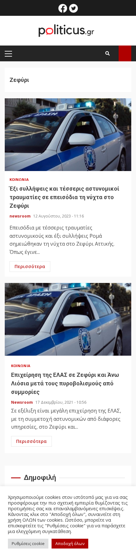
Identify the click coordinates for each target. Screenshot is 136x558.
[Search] (107, 53)
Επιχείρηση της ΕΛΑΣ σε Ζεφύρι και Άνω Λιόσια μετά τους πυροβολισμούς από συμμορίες (68, 319)
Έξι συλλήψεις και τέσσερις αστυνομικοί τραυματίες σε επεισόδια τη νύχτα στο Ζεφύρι (68, 134)
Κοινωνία (19, 179)
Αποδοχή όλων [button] (69, 543)
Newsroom (22, 402)
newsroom (20, 216)
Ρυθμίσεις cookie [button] (28, 543)
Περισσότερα (30, 266)
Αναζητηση (125, 53)
